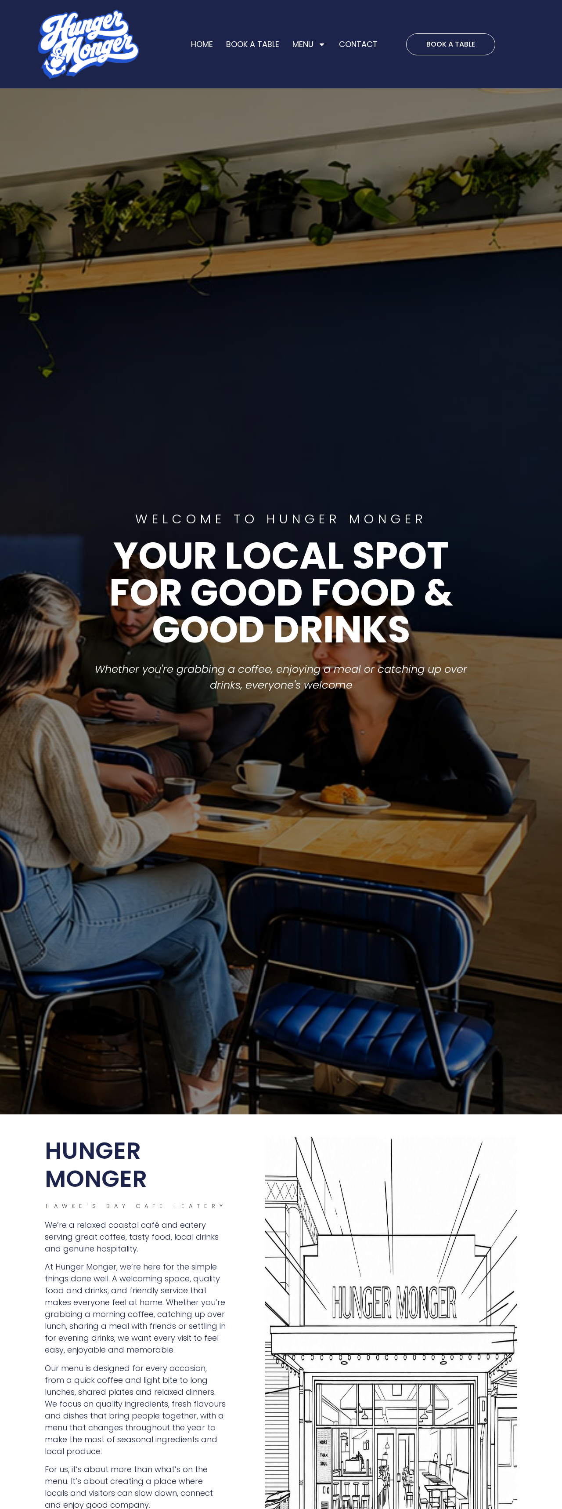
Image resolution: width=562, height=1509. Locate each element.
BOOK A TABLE (252, 44)
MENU (302, 44)
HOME (202, 44)
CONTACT (358, 44)
